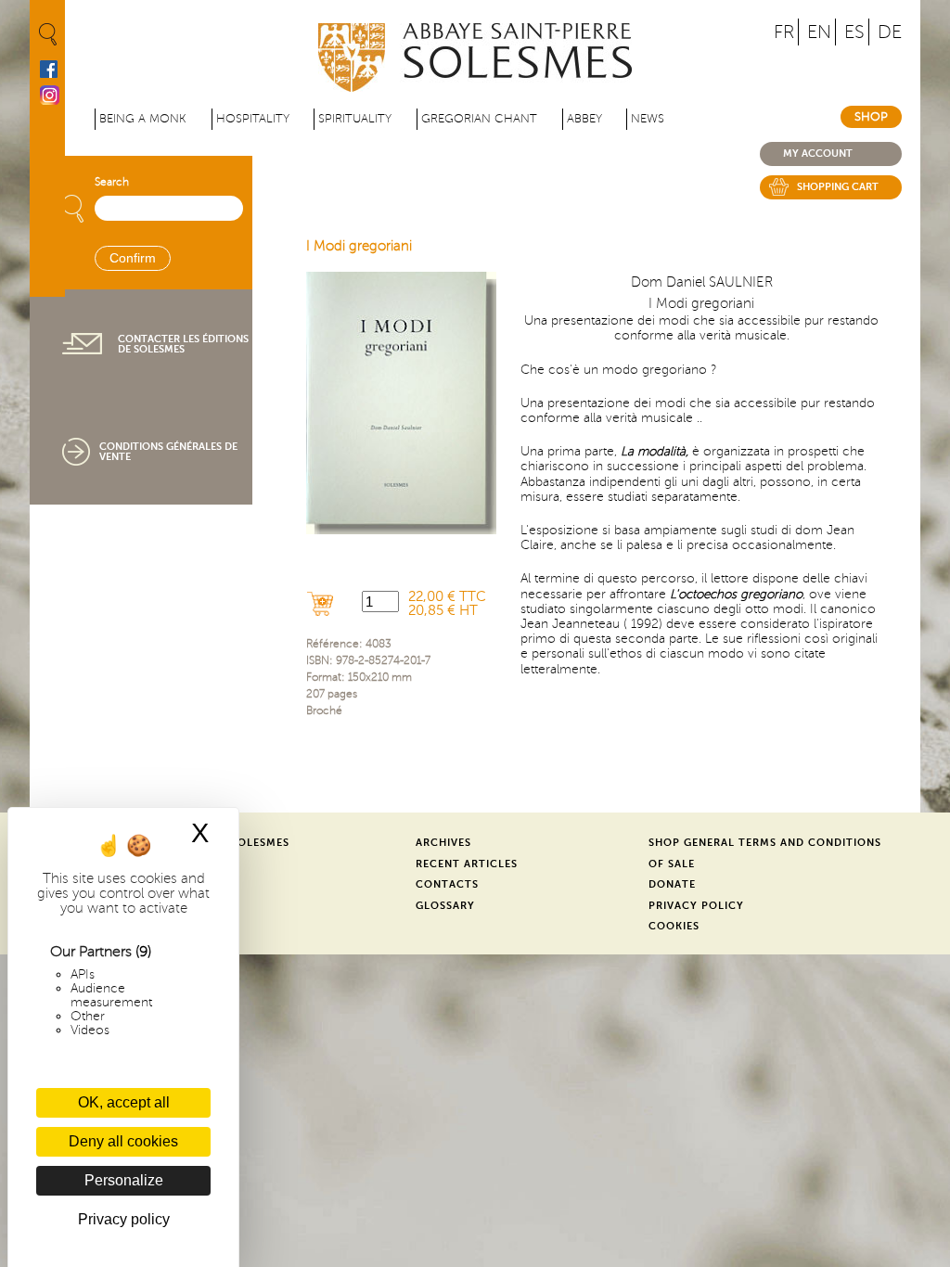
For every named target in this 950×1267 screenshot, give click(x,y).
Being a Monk (142, 118)
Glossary (445, 906)
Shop (871, 116)
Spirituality (355, 118)
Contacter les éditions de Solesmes (183, 344)
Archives (443, 843)
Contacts (447, 884)
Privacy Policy (696, 906)
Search (112, 182)
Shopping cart (838, 187)
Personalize (123, 1180)
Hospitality (252, 118)
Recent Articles (467, 864)
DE (890, 32)
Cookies (674, 926)
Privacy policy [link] (124, 1219)
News (647, 118)
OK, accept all (124, 1102)
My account (818, 153)
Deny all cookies (123, 1141)
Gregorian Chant (479, 118)
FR (784, 32)
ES (854, 32)
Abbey (584, 118)
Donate (672, 884)
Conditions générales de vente (168, 452)
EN (819, 32)
